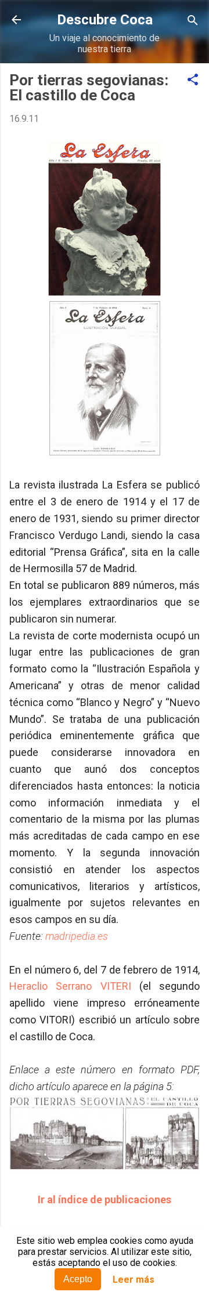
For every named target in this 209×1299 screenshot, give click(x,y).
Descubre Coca (105, 20)
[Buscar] (193, 21)
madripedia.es (76, 936)
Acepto (77, 1279)
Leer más (133, 1279)
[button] (193, 80)
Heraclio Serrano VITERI (70, 986)
